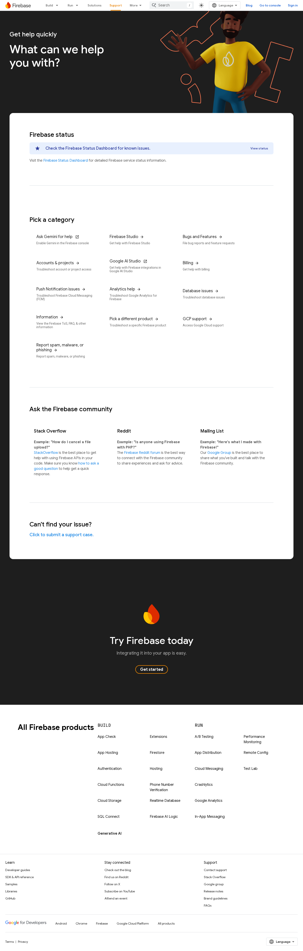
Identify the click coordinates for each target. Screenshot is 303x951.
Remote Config (256, 752)
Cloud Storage (109, 800)
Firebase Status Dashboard (66, 160)
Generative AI (110, 833)
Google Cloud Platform (133, 923)
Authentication (110, 768)
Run (70, 5)
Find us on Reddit (116, 877)
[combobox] (172, 5)
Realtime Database (165, 800)
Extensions (158, 737)
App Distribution (208, 752)
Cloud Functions (111, 784)
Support (116, 5)
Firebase (102, 923)
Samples (11, 884)
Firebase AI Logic (164, 816)
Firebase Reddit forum (142, 453)
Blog (249, 5)
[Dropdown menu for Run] (78, 5)
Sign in (293, 5)
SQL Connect (109, 816)
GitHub (10, 898)
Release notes (213, 891)
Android (61, 923)
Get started (151, 669)
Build (49, 5)
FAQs (207, 905)
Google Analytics (208, 800)
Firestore (157, 752)
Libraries (11, 891)
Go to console (270, 5)
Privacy (23, 941)
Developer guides (17, 870)
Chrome (81, 923)
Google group (214, 884)
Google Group (219, 453)
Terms (9, 941)
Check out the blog (117, 870)
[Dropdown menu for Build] (58, 5)
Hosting (156, 768)
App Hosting (108, 752)
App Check (107, 737)
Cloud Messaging (209, 768)
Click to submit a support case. (62, 535)
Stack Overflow (215, 877)
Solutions (95, 5)
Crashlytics (204, 784)
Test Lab (251, 768)
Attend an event (115, 898)
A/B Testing (204, 737)
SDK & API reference (19, 877)
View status (259, 148)
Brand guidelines (215, 898)
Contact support (215, 870)
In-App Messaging (210, 816)
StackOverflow (46, 453)
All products (166, 923)
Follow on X (112, 884)
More (134, 5)
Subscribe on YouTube (119, 891)
